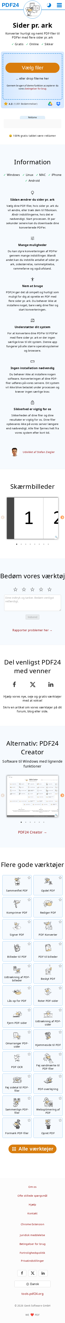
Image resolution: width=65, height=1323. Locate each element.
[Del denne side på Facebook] (14, 684)
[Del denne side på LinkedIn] (51, 684)
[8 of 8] (48, 544)
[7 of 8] (44, 544)
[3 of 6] (30, 822)
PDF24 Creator (30, 832)
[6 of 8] (39, 544)
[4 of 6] (35, 822)
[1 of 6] (21, 822)
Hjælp (32, 1204)
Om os (32, 1187)
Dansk (34, 1284)
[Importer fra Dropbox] (58, 103)
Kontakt (32, 1213)
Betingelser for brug (33, 1244)
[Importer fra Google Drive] (50, 103)
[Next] (62, 517)
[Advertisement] (32, 123)
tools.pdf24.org (32, 1294)
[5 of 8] (35, 544)
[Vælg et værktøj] (59, 5)
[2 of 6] (26, 822)
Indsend (32, 617)
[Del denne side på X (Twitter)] (32, 684)
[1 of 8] (17, 544)
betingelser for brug (35, 88)
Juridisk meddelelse (32, 1235)
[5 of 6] (39, 822)
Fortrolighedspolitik (32, 1252)
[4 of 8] (30, 544)
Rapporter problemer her (30, 630)
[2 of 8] (21, 544)
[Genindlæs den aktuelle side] (32, 10)
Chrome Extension (32, 1224)
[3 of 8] (26, 544)
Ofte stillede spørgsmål (32, 1195)
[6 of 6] (44, 822)
